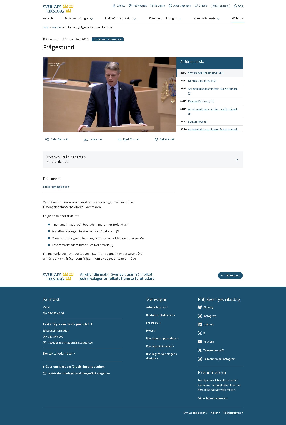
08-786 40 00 (56, 313)
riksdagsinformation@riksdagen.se (70, 342)
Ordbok (203, 5)
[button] (79, 19)
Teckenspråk (140, 5)
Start (45, 27)
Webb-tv (56, 27)
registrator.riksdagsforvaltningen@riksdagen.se (79, 373)
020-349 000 (55, 336)
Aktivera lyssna (220, 5)
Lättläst (121, 5)
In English (160, 5)
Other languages (182, 5)
